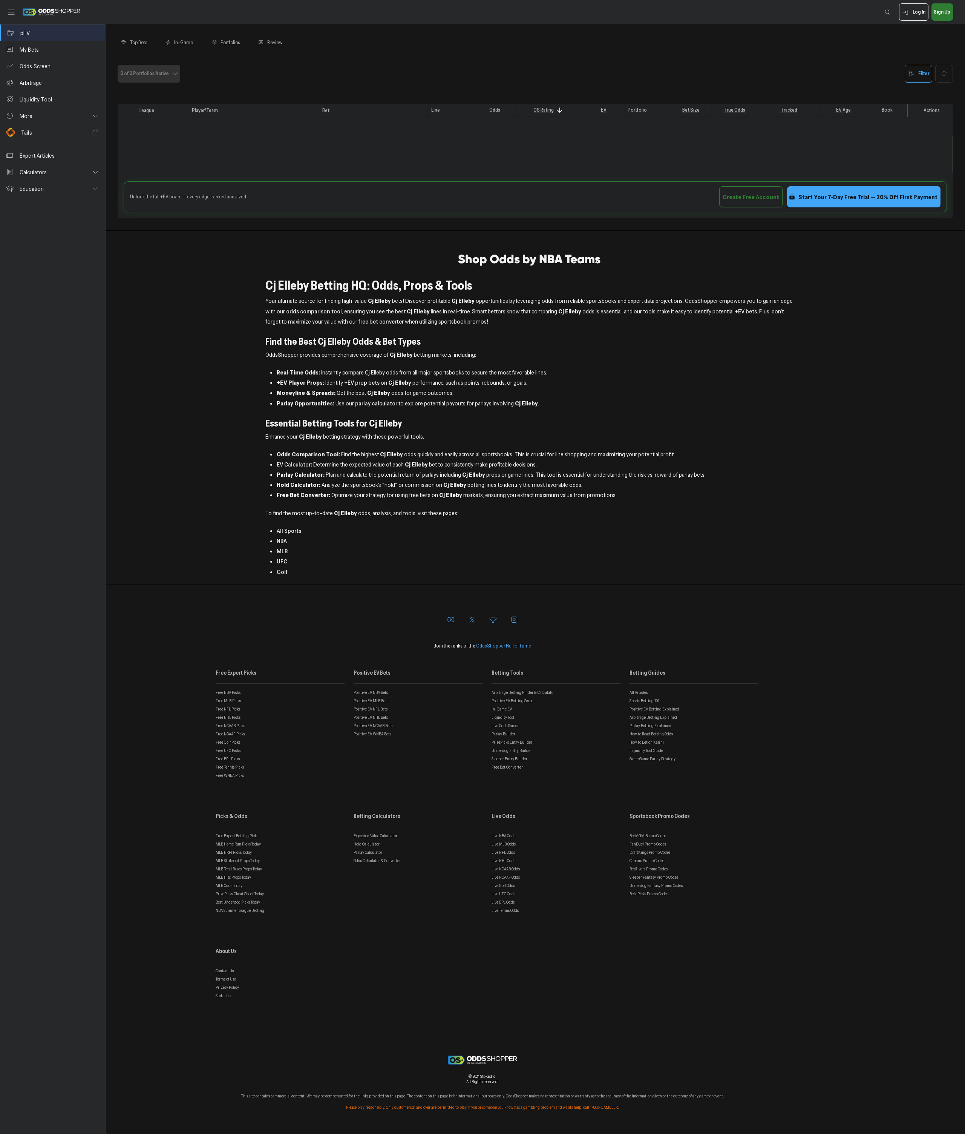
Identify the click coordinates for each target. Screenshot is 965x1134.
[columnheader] (127, 110)
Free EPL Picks (228, 758)
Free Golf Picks (228, 742)
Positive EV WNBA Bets (372, 734)
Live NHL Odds (503, 860)
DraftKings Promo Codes (650, 852)
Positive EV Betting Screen (514, 700)
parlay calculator (376, 403)
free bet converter (381, 321)
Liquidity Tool (503, 717)
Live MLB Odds (504, 844)
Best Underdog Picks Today (238, 902)
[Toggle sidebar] (11, 12)
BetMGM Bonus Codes (648, 835)
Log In (919, 12)
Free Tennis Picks (230, 767)
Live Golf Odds (503, 885)
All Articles (639, 692)
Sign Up (942, 12)
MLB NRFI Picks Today (234, 852)
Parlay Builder (503, 734)
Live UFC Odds (503, 893)
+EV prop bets (362, 382)
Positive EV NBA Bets (371, 692)
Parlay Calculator (368, 852)
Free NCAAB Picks (230, 725)
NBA (282, 541)
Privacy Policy (227, 987)
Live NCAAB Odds (506, 869)
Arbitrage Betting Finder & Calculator (523, 692)
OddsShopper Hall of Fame (503, 646)
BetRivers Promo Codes (649, 869)
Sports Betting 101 (644, 700)
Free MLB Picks (228, 700)
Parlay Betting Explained (650, 725)
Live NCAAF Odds (506, 877)
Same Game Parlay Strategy (653, 758)
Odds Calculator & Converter (377, 860)
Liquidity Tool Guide (646, 750)
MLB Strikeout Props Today (238, 860)
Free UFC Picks (228, 750)
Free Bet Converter (507, 767)
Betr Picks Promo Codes (649, 893)
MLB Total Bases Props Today (239, 869)
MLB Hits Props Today (233, 877)
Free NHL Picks (228, 717)
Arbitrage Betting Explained (653, 717)
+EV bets (746, 311)
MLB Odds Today (229, 885)
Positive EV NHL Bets (371, 717)
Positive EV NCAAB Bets (373, 725)
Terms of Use (226, 979)
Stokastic (223, 995)
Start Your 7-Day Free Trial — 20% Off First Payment (867, 197)
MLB (282, 551)
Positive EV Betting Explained (654, 709)
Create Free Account (751, 197)
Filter (924, 73)
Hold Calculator (367, 844)
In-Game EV (502, 709)
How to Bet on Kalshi (647, 742)
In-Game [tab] (183, 42)
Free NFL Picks (228, 709)
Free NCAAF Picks (230, 734)
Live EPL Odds (503, 902)
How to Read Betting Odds (651, 734)
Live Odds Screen (505, 725)
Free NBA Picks (228, 692)
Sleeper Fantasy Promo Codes (654, 877)
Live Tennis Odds (505, 910)
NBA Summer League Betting (240, 910)
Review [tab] (275, 42)
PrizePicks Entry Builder (512, 742)
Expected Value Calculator (375, 835)
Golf (282, 571)
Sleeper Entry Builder (509, 758)
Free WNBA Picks (230, 775)
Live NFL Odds (503, 852)
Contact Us (225, 970)
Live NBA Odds (503, 835)
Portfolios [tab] (230, 42)
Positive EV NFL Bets (371, 709)
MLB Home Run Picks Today (238, 844)
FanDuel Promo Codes (648, 844)
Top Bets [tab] (138, 42)
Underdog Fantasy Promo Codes (656, 885)
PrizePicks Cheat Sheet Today (240, 893)
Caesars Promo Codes (647, 860)
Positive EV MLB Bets (371, 700)
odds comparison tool (314, 311)
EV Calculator (294, 464)
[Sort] (559, 110)
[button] (52, 115)
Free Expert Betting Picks (237, 835)
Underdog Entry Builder (512, 750)
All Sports (289, 530)
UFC (282, 561)
